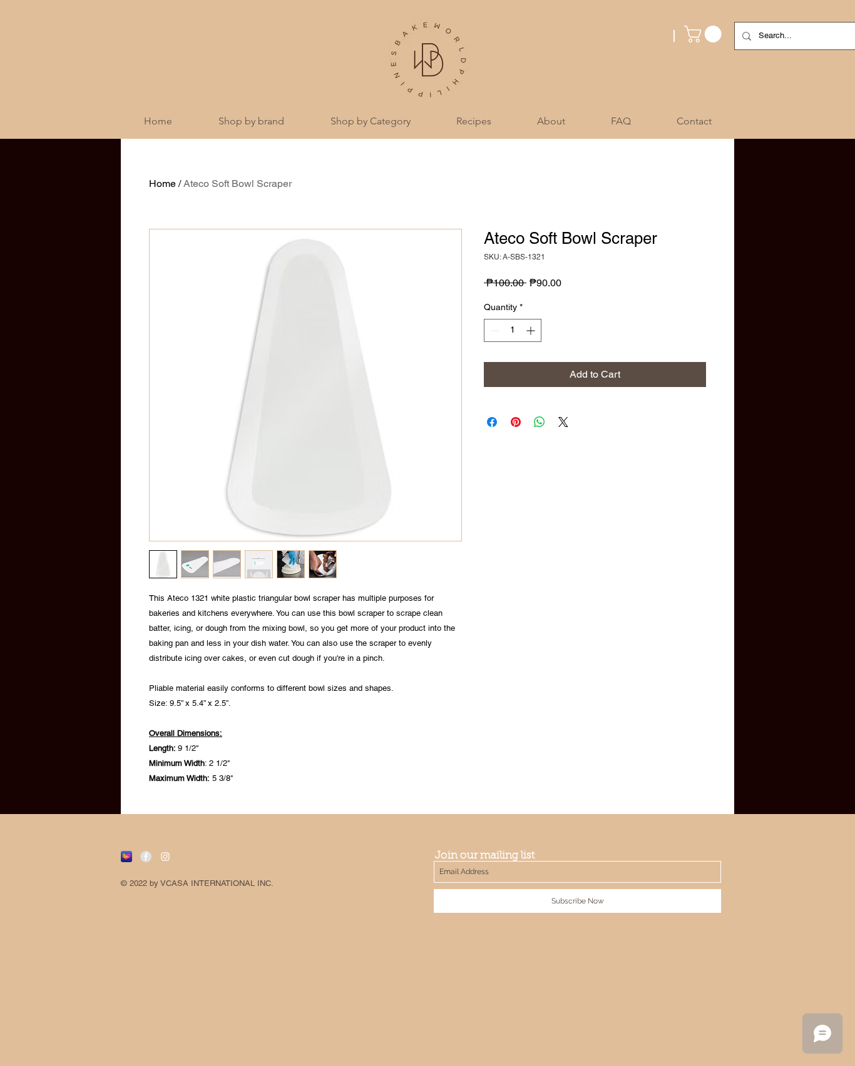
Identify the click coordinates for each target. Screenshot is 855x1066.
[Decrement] (493, 330)
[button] (704, 34)
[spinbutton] (512, 330)
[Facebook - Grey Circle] (145, 856)
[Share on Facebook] (491, 422)
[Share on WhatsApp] (539, 422)
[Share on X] (563, 422)
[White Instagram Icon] (165, 856)
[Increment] (532, 330)
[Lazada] (126, 856)
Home (162, 183)
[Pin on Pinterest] (515, 422)
